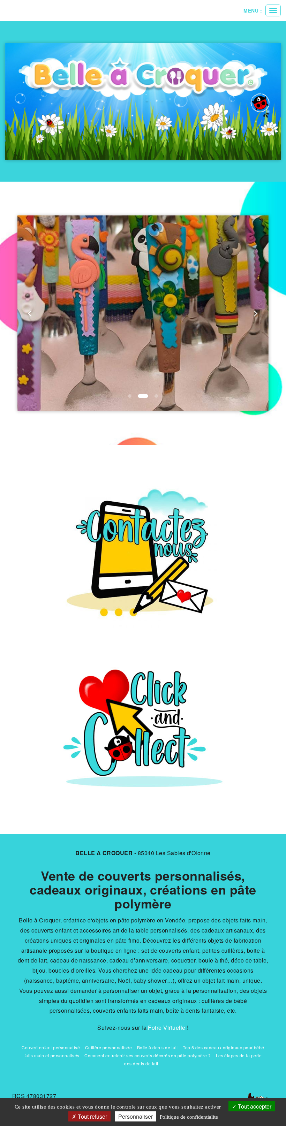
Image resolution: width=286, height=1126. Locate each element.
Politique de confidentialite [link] (189, 1117)
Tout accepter (253, 1106)
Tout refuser (91, 1116)
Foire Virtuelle (166, 1028)
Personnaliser (135, 1116)
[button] (30, 313)
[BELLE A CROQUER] (143, 101)
